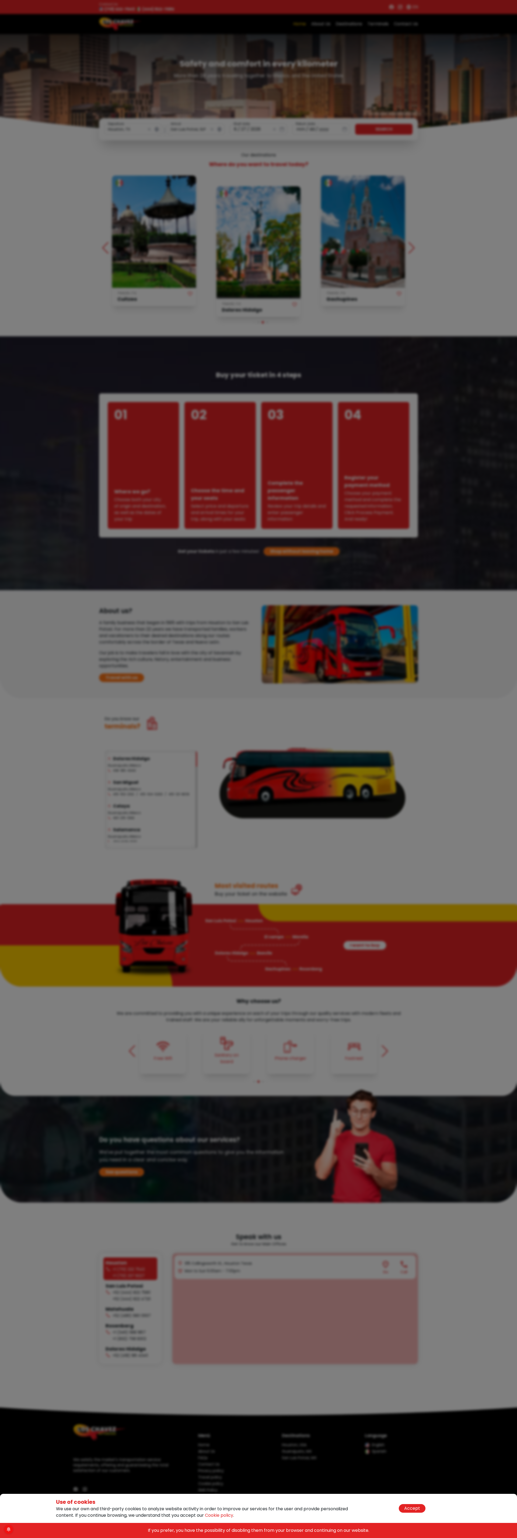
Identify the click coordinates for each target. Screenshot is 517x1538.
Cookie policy (219, 1515)
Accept (412, 1508)
